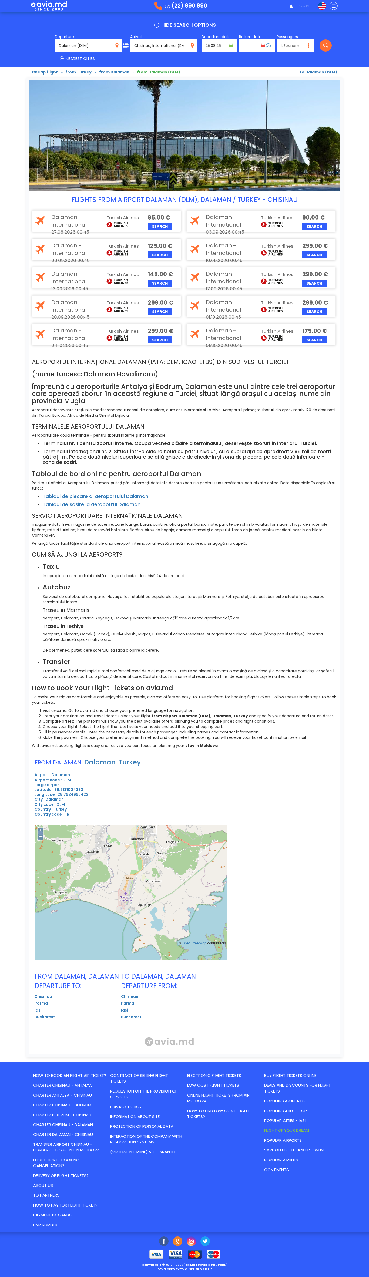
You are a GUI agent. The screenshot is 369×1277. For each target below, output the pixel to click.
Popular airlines (281, 1160)
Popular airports (283, 1140)
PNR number (45, 1225)
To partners (46, 1195)
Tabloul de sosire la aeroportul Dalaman (91, 504)
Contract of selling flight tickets (139, 1078)
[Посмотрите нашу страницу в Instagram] (191, 1242)
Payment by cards (52, 1215)
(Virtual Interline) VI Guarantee (143, 1152)
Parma (41, 1003)
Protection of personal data (141, 1126)
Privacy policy (126, 1107)
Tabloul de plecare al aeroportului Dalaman (95, 496)
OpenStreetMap (194, 943)
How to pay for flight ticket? (65, 1205)
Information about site (135, 1116)
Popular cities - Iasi (285, 1120)
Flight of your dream (286, 1130)
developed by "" (184, 1269)
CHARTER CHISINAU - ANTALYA (62, 1085)
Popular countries (284, 1101)
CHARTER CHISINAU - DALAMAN (63, 1124)
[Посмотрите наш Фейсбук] (163, 1242)
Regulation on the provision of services (143, 1094)
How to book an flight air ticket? (69, 1075)
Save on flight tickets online (295, 1150)
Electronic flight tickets (214, 1075)
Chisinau (43, 996)
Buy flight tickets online (290, 1075)
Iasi (38, 1010)
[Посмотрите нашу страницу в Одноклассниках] (177, 1242)
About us (43, 1185)
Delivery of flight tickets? (61, 1175)
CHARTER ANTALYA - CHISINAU (62, 1095)
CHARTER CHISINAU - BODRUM (62, 1105)
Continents (276, 1169)
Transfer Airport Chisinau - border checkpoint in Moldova (66, 1147)
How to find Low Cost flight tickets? (218, 1113)
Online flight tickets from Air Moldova (218, 1098)
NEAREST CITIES (80, 58)
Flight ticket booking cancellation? (56, 1162)
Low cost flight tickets (213, 1085)
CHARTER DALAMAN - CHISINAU (63, 1134)
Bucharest (45, 1017)
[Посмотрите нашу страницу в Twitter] (205, 1242)
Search (160, 226)
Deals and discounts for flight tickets (297, 1088)
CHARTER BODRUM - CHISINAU (62, 1115)
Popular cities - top (285, 1111)
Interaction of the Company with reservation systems (146, 1139)
